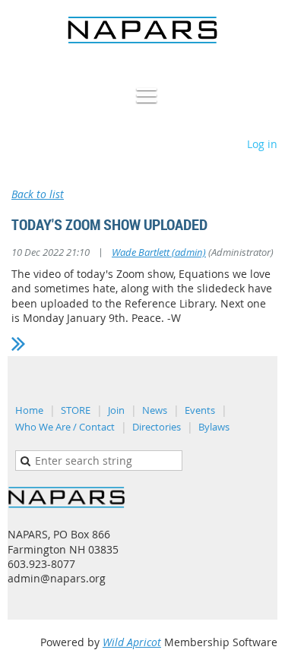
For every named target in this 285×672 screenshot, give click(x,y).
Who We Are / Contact (65, 427)
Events (200, 410)
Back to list (37, 194)
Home (29, 410)
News (154, 410)
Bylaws (214, 427)
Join (116, 410)
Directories (156, 427)
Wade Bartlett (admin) (159, 252)
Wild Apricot (132, 642)
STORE (75, 410)
